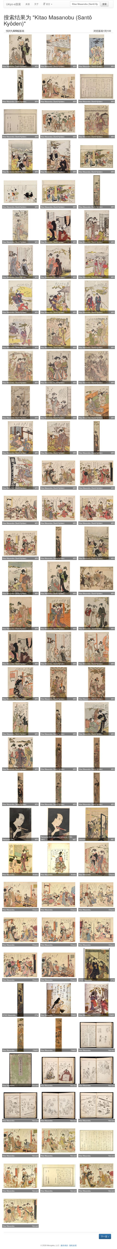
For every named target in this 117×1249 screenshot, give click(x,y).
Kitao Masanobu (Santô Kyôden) (14, 66)
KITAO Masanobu (85, 980)
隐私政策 (73, 1245)
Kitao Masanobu (8, 874)
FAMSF (73, 1015)
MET (74, 839)
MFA (36, 66)
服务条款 (64, 1245)
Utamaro (82, 839)
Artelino (35, 874)
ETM (112, 980)
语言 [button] (48, 4)
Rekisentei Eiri (8, 839)
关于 (36, 4)
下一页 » (105, 1236)
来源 (27, 4)
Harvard (111, 1050)
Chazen (111, 874)
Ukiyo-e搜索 (13, 4)
